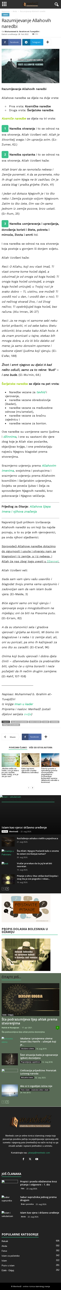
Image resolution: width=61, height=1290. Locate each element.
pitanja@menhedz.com (39, 1153)
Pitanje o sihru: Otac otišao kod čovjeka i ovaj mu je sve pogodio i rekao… (37, 877)
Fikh (22, 1188)
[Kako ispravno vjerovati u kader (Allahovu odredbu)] (30, 760)
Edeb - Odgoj (7, 1015)
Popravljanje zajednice (30, 1062)
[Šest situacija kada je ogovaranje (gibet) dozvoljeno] (10, 1059)
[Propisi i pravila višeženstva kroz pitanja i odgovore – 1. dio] (10, 1186)
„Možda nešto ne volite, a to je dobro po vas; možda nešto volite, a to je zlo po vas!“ (10, 772)
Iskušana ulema (27, 1048)
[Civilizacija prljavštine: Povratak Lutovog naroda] (10, 1075)
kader (45, 722)
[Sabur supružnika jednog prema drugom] (10, 1202)
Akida (15, 11)
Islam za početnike (11, 1256)
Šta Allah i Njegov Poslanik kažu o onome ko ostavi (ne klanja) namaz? (38, 852)
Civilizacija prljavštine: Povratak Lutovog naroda (38, 1072)
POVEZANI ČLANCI (18, 747)
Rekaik (5, 1241)
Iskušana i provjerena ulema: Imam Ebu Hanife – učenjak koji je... (38, 1041)
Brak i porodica (27, 1204)
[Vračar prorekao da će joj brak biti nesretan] (8, 867)
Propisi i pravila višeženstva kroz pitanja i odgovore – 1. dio (38, 1183)
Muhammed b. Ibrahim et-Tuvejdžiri (22, 31)
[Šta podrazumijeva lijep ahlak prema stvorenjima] (30, 999)
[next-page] (32, 787)
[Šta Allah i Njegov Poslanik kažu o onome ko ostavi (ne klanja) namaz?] (8, 854)
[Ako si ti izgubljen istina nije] (10, 1090)
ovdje (27, 714)
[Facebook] (24, 1159)
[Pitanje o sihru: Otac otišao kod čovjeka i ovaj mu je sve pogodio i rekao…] (8, 879)
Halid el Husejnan (10, 1027)
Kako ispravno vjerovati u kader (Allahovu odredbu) (30, 770)
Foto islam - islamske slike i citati (34, 1090)
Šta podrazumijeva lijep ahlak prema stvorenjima (29, 1021)
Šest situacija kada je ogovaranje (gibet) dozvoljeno (39, 1056)
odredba (54, 722)
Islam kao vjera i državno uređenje (24, 827)
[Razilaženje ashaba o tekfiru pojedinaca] (8, 842)
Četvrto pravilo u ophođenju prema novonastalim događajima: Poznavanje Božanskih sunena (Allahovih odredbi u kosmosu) (50, 775)
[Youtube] (37, 1159)
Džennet (53, 561)
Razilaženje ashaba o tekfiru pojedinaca (37, 838)
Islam (4, 1260)
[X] (30, 1159)
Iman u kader (23, 704)
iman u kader (35, 722)
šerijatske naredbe (11, 725)
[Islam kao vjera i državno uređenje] (30, 814)
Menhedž (13, 831)
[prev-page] (28, 787)
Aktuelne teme (27, 1077)
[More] (47, 42)
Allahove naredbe (19, 722)
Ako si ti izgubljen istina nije (36, 1086)
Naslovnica (6, 11)
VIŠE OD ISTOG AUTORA (40, 747)
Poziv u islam (8, 1265)
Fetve (4, 1251)
